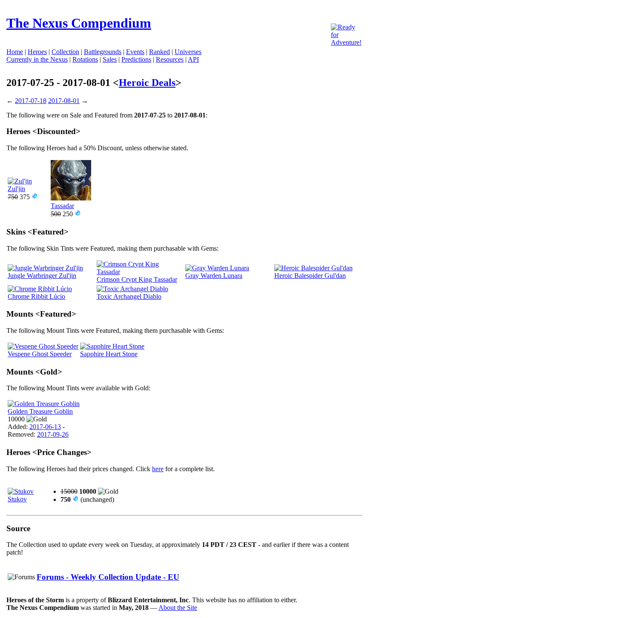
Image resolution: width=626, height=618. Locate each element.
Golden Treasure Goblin (40, 411)
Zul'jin (16, 188)
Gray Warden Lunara (213, 275)
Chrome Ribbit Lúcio (36, 296)
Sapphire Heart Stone (109, 354)
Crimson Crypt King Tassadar (137, 279)
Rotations (85, 59)
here (158, 468)
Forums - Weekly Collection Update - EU (108, 576)
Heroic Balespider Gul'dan (310, 275)
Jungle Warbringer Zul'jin (42, 275)
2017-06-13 (45, 426)
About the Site (177, 607)
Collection (65, 51)
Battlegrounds (102, 51)
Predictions (136, 59)
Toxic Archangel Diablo (129, 296)
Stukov (17, 499)
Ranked (159, 51)
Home (14, 51)
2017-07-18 (30, 100)
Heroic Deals (147, 82)
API (193, 59)
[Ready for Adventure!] (346, 42)
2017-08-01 (64, 100)
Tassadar (62, 205)
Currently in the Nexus (37, 59)
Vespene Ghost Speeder (40, 354)
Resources (170, 59)
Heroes (37, 51)
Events (135, 51)
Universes (188, 51)
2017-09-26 (53, 434)
